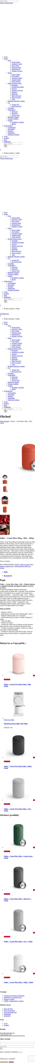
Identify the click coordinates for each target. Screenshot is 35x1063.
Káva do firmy (8, 1009)
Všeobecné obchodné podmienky (14, 996)
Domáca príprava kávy (7, 566)
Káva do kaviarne (9, 1010)
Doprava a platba (9, 999)
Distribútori (7, 1014)
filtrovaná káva (19, 566)
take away (28, 566)
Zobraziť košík (4, 1062)
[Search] (5, 146)
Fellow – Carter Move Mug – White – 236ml (18, 982)
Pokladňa (11, 1062)
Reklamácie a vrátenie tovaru (13, 997)
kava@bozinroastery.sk (7, 1033)
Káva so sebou (25, 564)
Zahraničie (7, 1016)
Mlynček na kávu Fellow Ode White (16, 723)
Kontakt (6, 1025)
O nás (5, 1023)
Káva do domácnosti (10, 1012)
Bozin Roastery (5, 421)
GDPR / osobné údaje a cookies (14, 1001)
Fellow (2, 568)
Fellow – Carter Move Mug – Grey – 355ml (18, 941)
